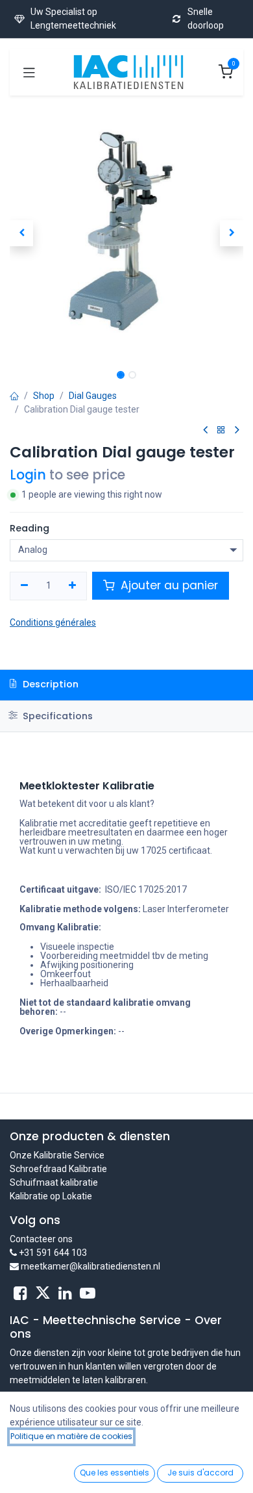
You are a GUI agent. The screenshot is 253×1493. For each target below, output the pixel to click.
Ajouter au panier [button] (167, 585)
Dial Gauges (93, 395)
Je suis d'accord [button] (200, 1472)
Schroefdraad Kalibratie (58, 1169)
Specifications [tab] (56, 715)
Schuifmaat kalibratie (54, 1182)
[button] (21, 233)
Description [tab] (49, 684)
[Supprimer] (24, 586)
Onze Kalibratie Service (57, 1155)
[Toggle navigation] (29, 72)
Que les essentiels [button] (114, 1472)
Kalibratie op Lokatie (51, 1196)
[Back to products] (221, 430)
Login (28, 475)
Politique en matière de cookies (71, 1436)
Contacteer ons (41, 1239)
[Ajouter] (73, 586)
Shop (43, 395)
